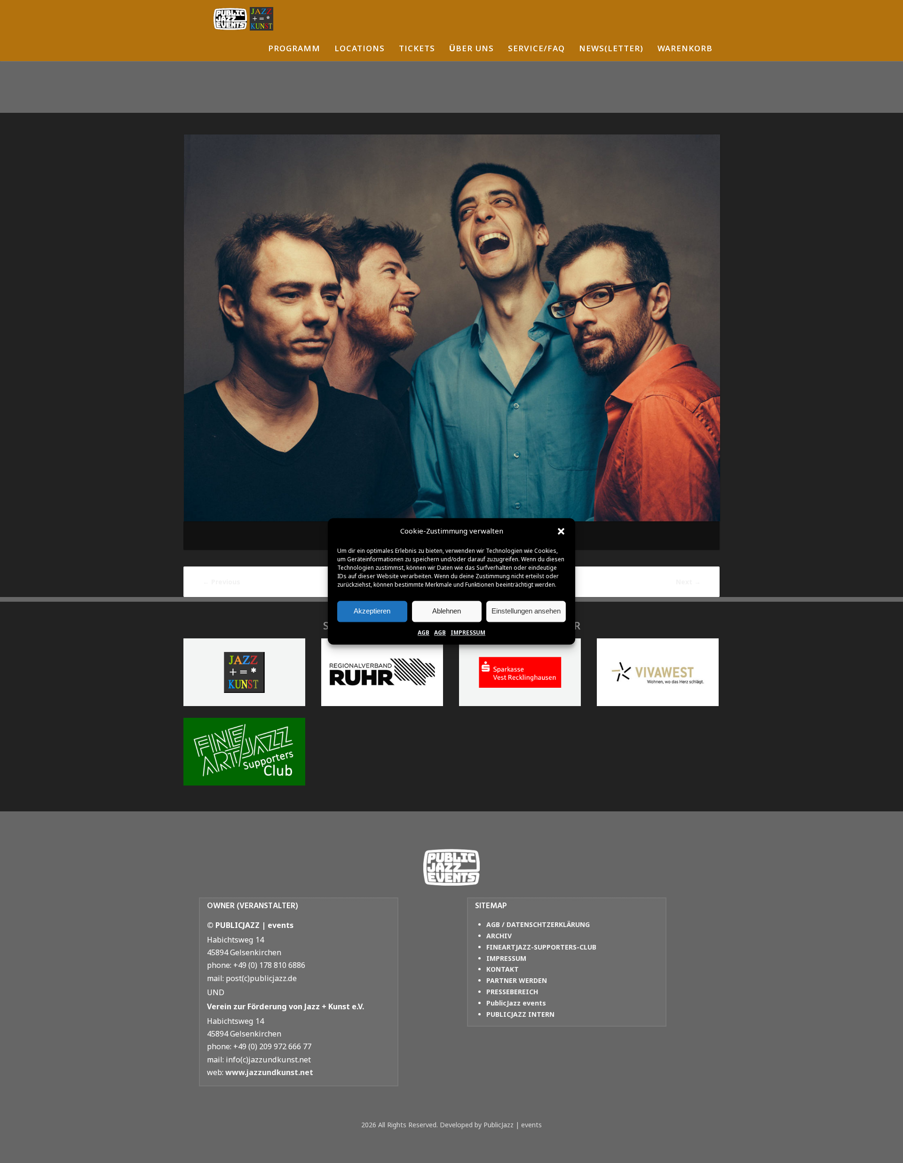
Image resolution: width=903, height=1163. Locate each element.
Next (688, 581)
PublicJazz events (516, 1002)
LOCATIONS (359, 49)
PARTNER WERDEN (516, 980)
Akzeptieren (372, 611)
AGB (423, 633)
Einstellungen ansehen (526, 611)
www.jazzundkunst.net (269, 1072)
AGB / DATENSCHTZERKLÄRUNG (538, 924)
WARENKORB (685, 49)
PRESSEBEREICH (512, 991)
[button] (561, 531)
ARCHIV (499, 935)
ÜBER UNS (471, 49)
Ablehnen (446, 611)
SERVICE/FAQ (536, 49)
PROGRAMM (294, 49)
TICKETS (417, 49)
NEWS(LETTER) (611, 49)
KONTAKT (502, 969)
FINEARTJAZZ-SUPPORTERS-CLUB (541, 947)
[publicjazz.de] (243, 19)
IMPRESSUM (468, 633)
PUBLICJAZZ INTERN (520, 1014)
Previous (221, 581)
